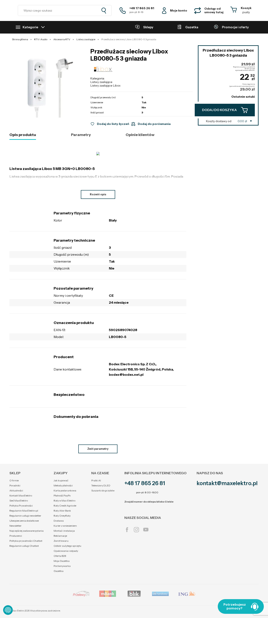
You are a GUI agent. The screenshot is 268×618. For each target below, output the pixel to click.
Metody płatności (63, 485)
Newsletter (15, 525)
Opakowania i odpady (66, 550)
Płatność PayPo (62, 495)
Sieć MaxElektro (18, 500)
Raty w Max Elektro (64, 500)
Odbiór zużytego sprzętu (67, 545)
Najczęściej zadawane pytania (26, 530)
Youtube (145, 529)
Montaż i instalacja (64, 530)
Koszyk (246, 8)
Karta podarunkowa (65, 490)
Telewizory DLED (100, 485)
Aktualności (16, 490)
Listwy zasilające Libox (105, 85)
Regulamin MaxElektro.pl (23, 510)
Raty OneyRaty (62, 515)
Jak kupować (61, 480)
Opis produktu (22, 135)
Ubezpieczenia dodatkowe (24, 520)
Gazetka (58, 571)
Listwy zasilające (101, 82)
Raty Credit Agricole (65, 505)
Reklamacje (60, 535)
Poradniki (14, 485)
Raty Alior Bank (62, 510)
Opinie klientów (140, 135)
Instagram (136, 529)
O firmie (14, 480)
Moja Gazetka (62, 560)
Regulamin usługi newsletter (25, 515)
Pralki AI (96, 480)
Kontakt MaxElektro (20, 495)
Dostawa (59, 520)
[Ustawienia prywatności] (8, 610)
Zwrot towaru (61, 540)
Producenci (15, 535)
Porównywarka (62, 565)
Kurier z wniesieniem (65, 525)
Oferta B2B (60, 555)
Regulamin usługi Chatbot (24, 545)
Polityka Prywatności (21, 505)
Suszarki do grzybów (103, 490)
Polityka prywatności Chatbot (25, 540)
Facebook (127, 529)
